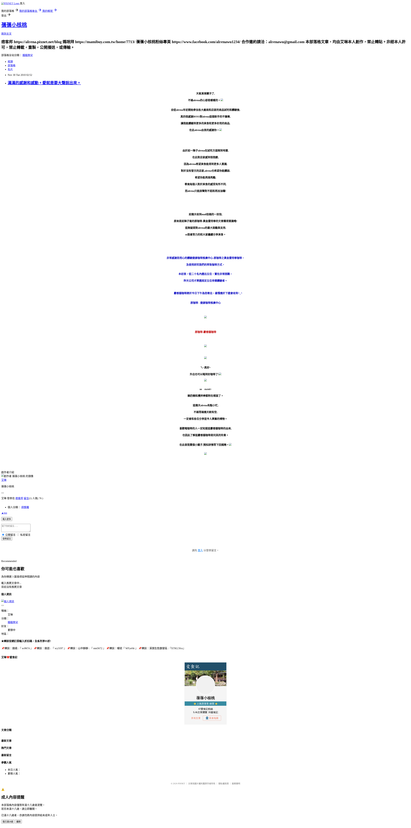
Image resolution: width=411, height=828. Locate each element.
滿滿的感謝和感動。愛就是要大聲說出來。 (44, 83)
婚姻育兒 (27, 55)
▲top (4, 513)
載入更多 (7, 519)
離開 (18, 821)
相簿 (10, 61)
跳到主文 (6, 33)
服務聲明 (236, 783)
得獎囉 (25, 507)
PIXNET (181, 783)
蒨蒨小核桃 (14, 25)
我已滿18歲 (8, 821)
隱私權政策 (223, 783)
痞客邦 (19, 498)
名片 (10, 69)
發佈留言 (7, 538)
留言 (26, 498)
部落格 (11, 65)
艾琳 (3, 480)
